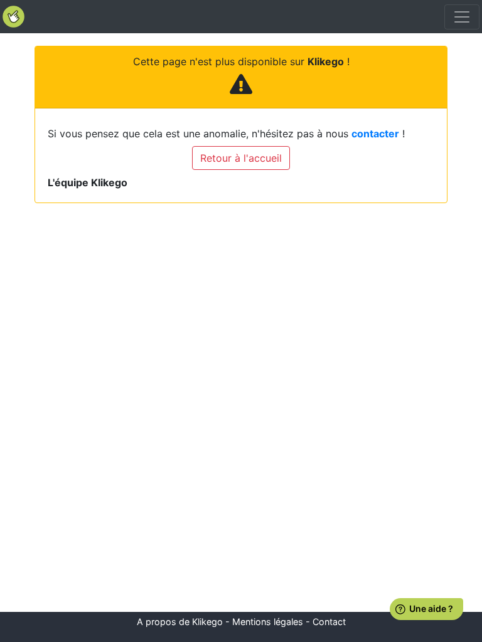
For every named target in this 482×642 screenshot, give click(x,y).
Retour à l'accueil (241, 158)
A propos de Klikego (180, 621)
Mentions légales (267, 621)
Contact (329, 621)
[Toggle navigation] (461, 16)
